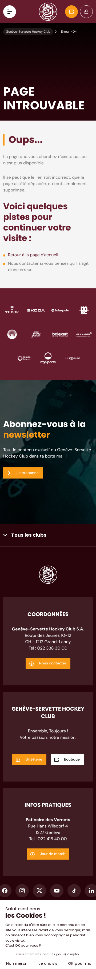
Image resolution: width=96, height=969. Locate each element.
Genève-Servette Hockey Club (28, 31)
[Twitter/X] (39, 890)
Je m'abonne (28, 473)
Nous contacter (52, 663)
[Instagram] (22, 890)
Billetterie (71, 11)
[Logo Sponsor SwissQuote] (60, 310)
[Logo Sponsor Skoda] (36, 310)
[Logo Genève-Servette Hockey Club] (48, 11)
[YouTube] (56, 890)
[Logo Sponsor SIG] (12, 334)
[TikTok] (74, 890)
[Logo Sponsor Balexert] (60, 334)
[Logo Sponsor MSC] (84, 310)
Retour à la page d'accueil (33, 255)
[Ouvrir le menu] (9, 11)
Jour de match (53, 854)
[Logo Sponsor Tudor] (12, 310)
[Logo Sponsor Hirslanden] (84, 334)
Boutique (86, 11)
